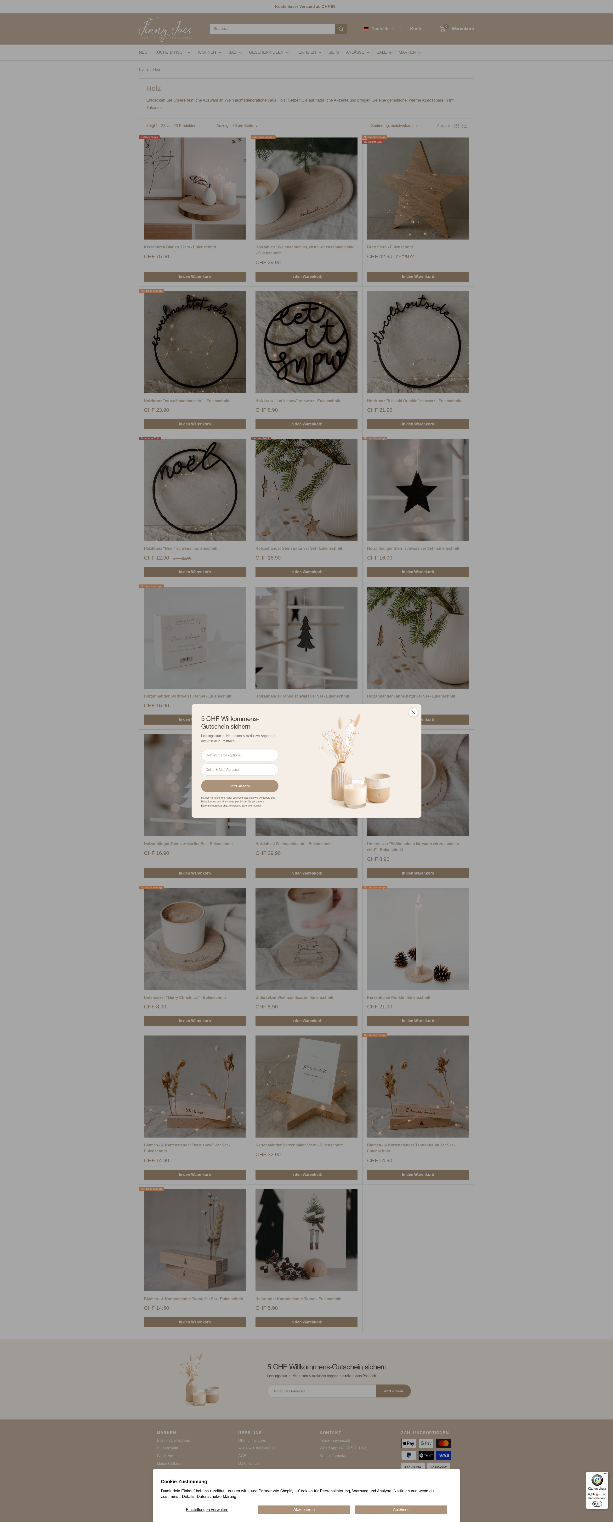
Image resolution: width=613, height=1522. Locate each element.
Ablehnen (401, 1509)
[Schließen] (413, 712)
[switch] (597, 1504)
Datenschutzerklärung (216, 1496)
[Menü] (605, 1474)
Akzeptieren (304, 1509)
